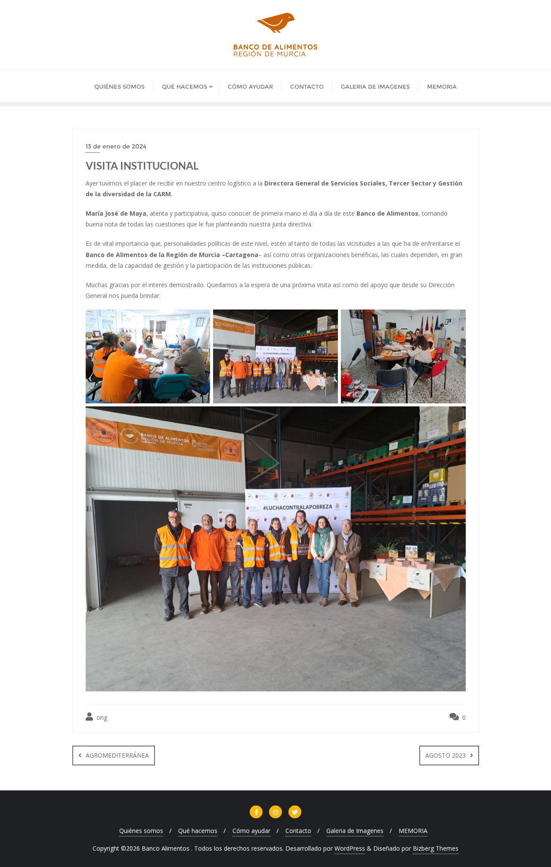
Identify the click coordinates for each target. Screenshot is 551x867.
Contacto (298, 831)
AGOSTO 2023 (445, 755)
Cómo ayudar (251, 831)
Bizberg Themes (435, 848)
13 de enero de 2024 (116, 146)
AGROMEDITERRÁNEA (117, 755)
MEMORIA (413, 831)
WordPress (349, 848)
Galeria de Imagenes (355, 831)
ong (101, 717)
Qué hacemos (197, 831)
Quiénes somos (141, 831)
